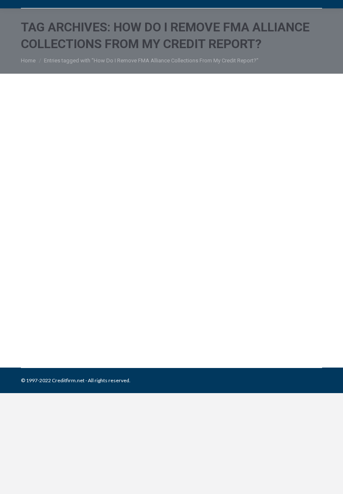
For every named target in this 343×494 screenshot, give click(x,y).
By (164, 325)
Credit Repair (93, 325)
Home (28, 60)
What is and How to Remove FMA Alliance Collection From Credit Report (166, 298)
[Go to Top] (329, 480)
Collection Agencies (53, 325)
